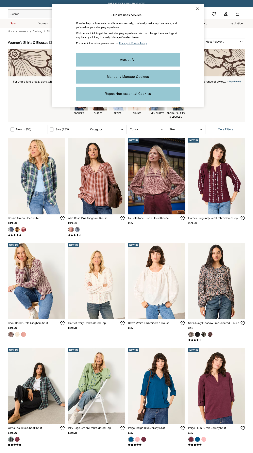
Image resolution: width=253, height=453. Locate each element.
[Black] (197, 334)
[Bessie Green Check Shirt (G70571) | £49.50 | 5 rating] (36, 235)
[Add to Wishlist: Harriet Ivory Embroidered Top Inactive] (122, 323)
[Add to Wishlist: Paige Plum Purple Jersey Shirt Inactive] (242, 428)
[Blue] (77, 229)
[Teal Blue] (10, 439)
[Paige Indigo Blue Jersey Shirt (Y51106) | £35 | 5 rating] (156, 444)
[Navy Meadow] (191, 334)
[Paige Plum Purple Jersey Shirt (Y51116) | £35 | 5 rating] (216, 444)
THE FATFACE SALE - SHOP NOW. (126, 3)
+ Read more (234, 81)
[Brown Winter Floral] (210, 334)
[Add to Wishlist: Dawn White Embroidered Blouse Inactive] (182, 323)
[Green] (10, 229)
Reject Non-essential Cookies (128, 93)
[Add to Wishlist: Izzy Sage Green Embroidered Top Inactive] (122, 428)
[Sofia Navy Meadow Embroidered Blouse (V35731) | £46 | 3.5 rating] (216, 340)
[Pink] (17, 439)
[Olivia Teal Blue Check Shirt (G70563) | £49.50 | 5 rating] (36, 444)
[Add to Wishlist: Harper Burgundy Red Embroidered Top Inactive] (242, 218)
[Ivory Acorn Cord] (17, 334)
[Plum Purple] (143, 439)
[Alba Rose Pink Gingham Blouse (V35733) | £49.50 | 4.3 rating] (96, 235)
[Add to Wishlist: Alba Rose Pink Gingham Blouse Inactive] (122, 218)
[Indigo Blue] (131, 439)
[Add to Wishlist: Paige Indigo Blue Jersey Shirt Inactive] (182, 428)
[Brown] (17, 229)
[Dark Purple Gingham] (10, 334)
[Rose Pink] (71, 229)
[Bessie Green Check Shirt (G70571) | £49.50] (36, 176)
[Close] (197, 8)
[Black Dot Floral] (203, 334)
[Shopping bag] (237, 14)
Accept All (128, 59)
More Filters (225, 129)
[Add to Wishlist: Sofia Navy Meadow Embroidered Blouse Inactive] (242, 323)
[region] (128, 55)
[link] (225, 14)
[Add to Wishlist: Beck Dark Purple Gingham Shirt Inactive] (62, 323)
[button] (223, 41)
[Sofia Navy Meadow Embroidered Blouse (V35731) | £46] (216, 281)
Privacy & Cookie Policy (133, 43)
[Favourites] (214, 14)
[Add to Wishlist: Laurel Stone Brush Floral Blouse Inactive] (182, 218)
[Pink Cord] (23, 334)
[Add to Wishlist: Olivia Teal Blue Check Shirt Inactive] (62, 428)
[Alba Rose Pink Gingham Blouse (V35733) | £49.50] (96, 176)
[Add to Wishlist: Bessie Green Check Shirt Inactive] (62, 218)
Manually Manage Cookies (128, 76)
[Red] (23, 229)
